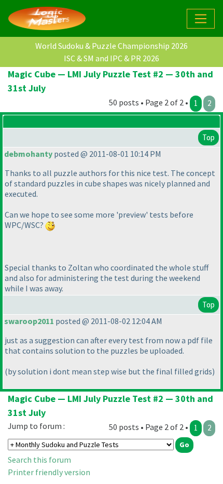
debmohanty (28, 154)
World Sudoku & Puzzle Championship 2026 (111, 46)
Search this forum (39, 459)
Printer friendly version (49, 472)
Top (208, 137)
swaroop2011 (29, 321)
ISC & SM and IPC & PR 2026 (111, 58)
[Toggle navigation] (201, 19)
